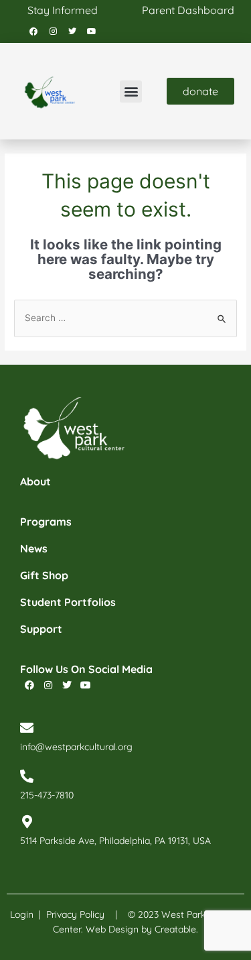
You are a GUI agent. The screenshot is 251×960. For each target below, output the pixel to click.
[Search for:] (125, 317)
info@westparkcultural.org (76, 747)
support (41, 629)
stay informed (62, 10)
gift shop (44, 575)
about (35, 481)
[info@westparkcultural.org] (26, 728)
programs (46, 521)
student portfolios (68, 602)
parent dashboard (188, 10)
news (34, 548)
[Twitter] (72, 31)
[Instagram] (53, 31)
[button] (131, 91)
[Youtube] (92, 31)
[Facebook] (33, 31)
